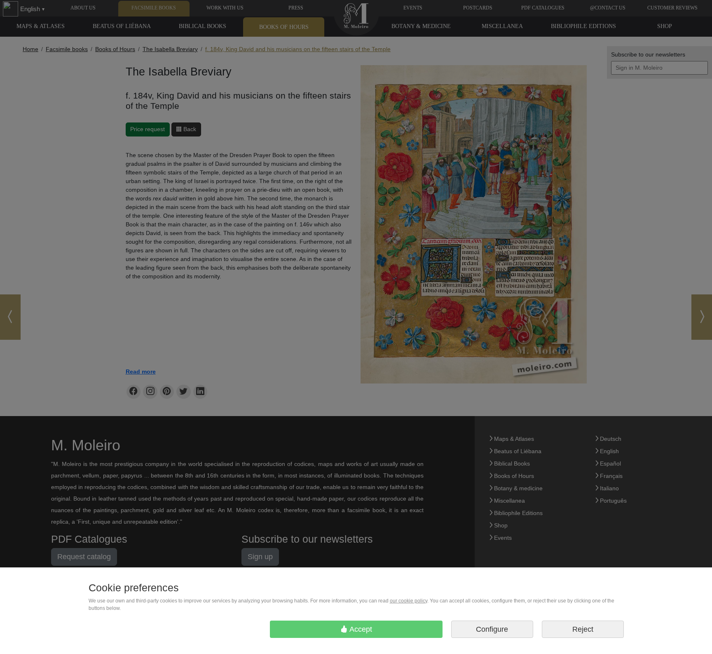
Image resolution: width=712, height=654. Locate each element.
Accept (360, 629)
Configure (492, 629)
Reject (582, 629)
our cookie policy (408, 601)
